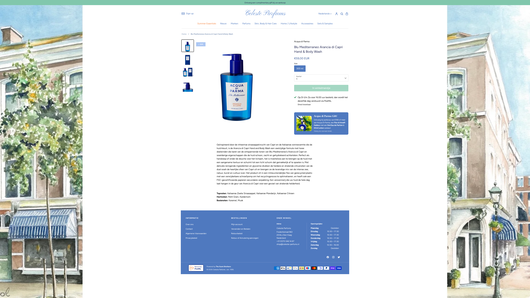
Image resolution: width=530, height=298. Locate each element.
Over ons (190, 224)
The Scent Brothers (223, 267)
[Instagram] (333, 257)
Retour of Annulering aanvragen (245, 238)
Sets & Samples (325, 23)
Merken (234, 23)
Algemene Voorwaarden (196, 233)
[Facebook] (328, 257)
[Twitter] (339, 257)
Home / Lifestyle (289, 23)
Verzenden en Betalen (240, 229)
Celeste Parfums (265, 13)
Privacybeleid (191, 238)
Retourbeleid (236, 233)
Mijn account (237, 224)
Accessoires (307, 23)
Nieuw (223, 23)
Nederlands (324, 13)
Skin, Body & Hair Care (266, 23)
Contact (189, 229)
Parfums (246, 23)
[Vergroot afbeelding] (304, 123)
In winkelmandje (321, 88)
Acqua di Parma (301, 41)
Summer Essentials (206, 23)
